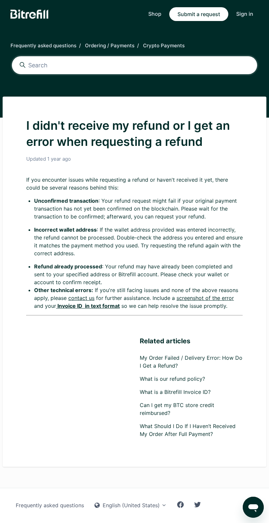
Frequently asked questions (43, 45)
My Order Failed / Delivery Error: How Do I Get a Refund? (191, 361)
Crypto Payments (164, 45)
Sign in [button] (244, 14)
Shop (154, 14)
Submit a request (198, 14)
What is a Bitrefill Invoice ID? (175, 392)
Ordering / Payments (109, 45)
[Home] (29, 14)
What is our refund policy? (172, 378)
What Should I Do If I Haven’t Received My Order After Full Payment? (188, 430)
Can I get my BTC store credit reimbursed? (177, 409)
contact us (81, 298)
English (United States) (131, 505)
